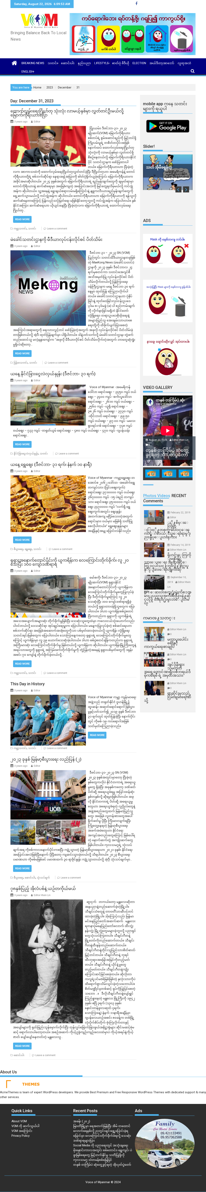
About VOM (19, 1121)
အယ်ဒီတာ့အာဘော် (161, 63)
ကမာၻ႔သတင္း (159, 618)
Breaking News (33, 63)
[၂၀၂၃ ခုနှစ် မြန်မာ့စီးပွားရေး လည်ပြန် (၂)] (48, 772)
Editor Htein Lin (42, 895)
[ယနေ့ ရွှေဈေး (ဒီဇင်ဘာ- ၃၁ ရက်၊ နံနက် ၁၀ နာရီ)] (48, 478)
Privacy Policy (20, 1136)
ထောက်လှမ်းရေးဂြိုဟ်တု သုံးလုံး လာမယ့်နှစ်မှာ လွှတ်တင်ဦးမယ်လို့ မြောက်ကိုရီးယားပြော (67, 113)
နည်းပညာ (84, 63)
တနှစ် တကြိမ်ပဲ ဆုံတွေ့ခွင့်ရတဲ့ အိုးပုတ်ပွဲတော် (102, 1164)
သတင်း (53, 63)
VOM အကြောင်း (21, 1131)
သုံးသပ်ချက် (43, 877)
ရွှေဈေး (28, 549)
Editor (37, 121)
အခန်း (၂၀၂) (81, 1121)
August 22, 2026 (158, 440)
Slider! (149, 146)
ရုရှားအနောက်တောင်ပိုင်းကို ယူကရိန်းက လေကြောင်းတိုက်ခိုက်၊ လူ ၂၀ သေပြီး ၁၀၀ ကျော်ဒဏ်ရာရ (69, 562)
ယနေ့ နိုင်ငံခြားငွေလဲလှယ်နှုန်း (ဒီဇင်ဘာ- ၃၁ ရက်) (53, 373)
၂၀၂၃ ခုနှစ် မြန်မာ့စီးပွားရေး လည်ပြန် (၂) (45, 759)
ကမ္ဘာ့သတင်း (20, 228)
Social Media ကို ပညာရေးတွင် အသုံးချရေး (100, 1145)
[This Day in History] (48, 697)
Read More (22, 219)
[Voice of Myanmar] (14, 62)
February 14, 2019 (180, 545)
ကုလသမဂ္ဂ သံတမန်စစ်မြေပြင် (92, 1160)
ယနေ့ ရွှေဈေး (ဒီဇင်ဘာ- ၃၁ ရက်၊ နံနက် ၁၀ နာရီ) (51, 464)
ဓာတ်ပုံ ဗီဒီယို (120, 63)
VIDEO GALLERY (157, 387)
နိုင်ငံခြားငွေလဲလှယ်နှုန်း (26, 453)
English (27, 71)
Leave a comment (57, 228)
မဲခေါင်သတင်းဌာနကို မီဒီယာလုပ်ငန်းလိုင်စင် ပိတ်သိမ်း (56, 239)
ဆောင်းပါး (67, 63)
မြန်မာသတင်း (21, 362)
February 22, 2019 (180, 512)
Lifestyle (101, 63)
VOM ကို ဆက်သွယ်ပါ (25, 1126)
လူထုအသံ (184, 63)
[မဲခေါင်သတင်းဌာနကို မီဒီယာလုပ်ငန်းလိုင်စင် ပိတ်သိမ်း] (48, 253)
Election (139, 63)
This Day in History (27, 683)
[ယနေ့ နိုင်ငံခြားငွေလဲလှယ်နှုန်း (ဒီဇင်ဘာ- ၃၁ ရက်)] (48, 387)
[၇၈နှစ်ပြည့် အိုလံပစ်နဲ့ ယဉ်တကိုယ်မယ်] (46, 902)
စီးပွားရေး (18, 549)
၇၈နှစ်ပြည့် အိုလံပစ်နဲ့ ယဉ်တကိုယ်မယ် (43, 888)
